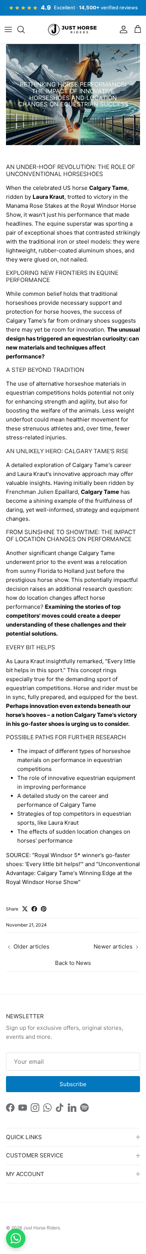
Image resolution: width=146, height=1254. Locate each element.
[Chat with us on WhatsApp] (15, 1238)
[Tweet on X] (25, 909)
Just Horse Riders (41, 1228)
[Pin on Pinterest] (43, 909)
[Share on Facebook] (34, 909)
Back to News (73, 962)
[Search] (24, 29)
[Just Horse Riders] (73, 29)
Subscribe (73, 1084)
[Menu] (8, 29)
